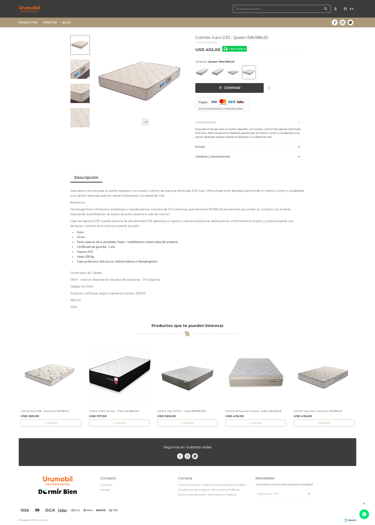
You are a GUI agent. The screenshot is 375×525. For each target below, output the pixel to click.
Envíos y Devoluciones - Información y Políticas (207, 494)
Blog (66, 22)
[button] (326, 9)
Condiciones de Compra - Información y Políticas (208, 489)
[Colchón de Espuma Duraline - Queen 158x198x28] (256, 375)
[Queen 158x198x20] (249, 72)
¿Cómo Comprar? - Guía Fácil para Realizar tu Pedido (211, 484)
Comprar (232, 88)
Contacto (106, 484)
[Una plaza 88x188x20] (218, 72)
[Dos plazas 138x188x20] (233, 72)
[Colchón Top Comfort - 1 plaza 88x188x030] (187, 375)
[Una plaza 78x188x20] (202, 72)
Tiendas (105, 489)
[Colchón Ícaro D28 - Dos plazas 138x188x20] (51, 375)
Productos (28, 22)
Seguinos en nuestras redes (187, 447)
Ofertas (50, 22)
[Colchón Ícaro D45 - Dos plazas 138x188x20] (324, 375)
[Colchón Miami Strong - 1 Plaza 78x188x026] (119, 375)
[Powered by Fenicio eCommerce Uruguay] (350, 520)
